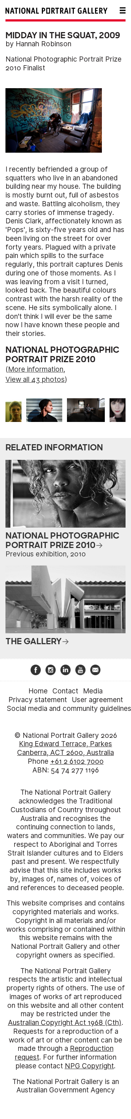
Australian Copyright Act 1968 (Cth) (65, 1022)
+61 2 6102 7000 (77, 761)
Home (38, 691)
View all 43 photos (35, 379)
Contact (65, 691)
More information (35, 369)
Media (93, 691)
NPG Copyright (89, 1066)
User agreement (97, 700)
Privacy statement (37, 700)
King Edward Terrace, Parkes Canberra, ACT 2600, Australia (65, 748)
